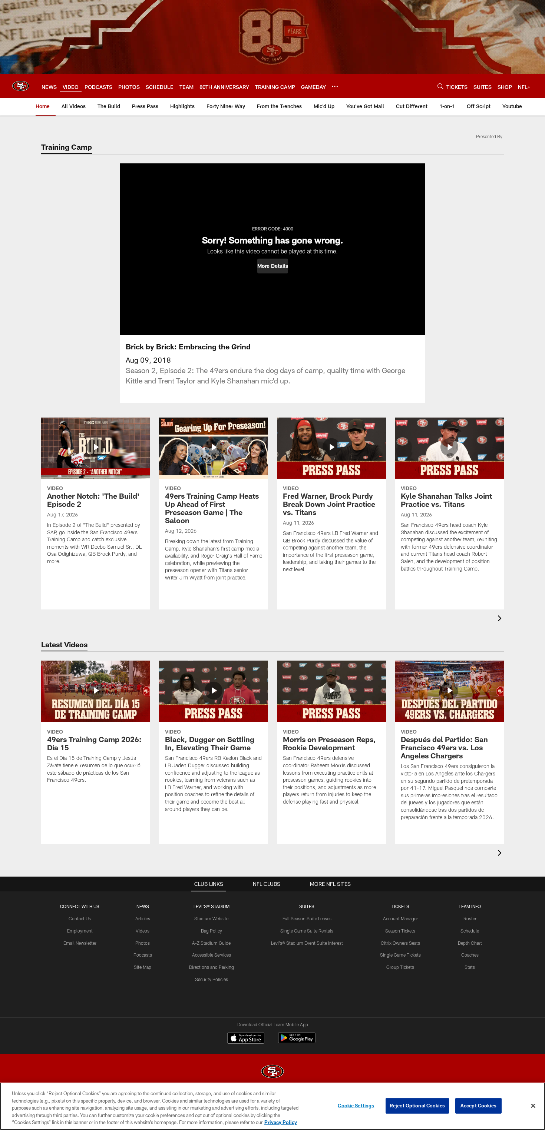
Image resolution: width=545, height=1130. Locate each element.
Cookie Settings (356, 1106)
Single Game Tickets (400, 954)
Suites (306, 906)
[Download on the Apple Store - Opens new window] (246, 1039)
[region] (272, 1106)
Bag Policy (211, 930)
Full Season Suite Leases (307, 918)
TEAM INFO (470, 906)
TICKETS (400, 906)
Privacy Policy (280, 1122)
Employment (80, 930)
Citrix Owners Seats (400, 942)
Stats (470, 967)
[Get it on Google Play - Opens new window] (297, 1042)
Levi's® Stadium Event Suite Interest (307, 942)
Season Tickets (400, 930)
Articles (142, 918)
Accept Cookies (478, 1106)
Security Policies (211, 979)
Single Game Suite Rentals (306, 930)
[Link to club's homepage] (21, 86)
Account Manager (400, 918)
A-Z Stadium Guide (211, 942)
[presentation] (501, 619)
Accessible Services (211, 954)
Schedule (469, 930)
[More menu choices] (335, 86)
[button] (272, 266)
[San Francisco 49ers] (272, 1072)
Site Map (142, 967)
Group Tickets (400, 967)
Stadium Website (211, 918)
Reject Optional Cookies (417, 1106)
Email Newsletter (79, 942)
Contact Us (80, 918)
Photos (142, 942)
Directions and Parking (211, 967)
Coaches (470, 954)
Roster (469, 918)
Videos (142, 930)
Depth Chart (470, 942)
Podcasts (142, 954)
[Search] (440, 86)
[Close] (533, 1106)
